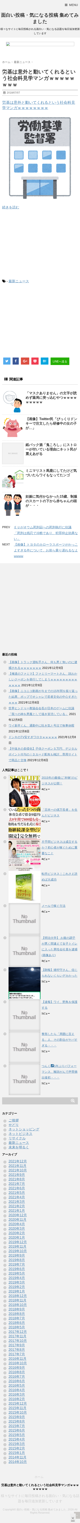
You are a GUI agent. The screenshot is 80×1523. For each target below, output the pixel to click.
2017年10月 (18, 1341)
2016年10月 (18, 1363)
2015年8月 (17, 1421)
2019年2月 (17, 1287)
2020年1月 (17, 1237)
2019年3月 (17, 1282)
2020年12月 (18, 1215)
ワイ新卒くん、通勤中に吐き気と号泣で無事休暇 (41, 725)
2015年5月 (17, 1435)
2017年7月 (17, 1354)
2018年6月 (17, 1323)
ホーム (39, 1477)
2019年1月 (17, 1291)
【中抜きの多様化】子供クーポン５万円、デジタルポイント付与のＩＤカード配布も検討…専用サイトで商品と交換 (43, 754)
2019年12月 (18, 1242)
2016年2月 (17, 1399)
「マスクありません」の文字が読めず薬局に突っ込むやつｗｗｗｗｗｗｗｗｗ (51, 397)
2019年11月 (17, 1246)
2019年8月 (17, 1260)
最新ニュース (19, 281)
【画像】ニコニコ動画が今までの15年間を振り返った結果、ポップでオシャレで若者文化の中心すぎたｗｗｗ (43, 696)
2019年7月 (17, 1264)
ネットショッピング (24, 1129)
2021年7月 (17, 1184)
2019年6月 (17, 1269)
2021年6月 (17, 1188)
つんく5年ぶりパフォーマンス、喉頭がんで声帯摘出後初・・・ (59, 1071)
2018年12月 (18, 1296)
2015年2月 (17, 1448)
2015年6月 (17, 1430)
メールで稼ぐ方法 (53, 905)
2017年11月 (17, 1336)
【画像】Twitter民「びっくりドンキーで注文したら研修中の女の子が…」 (51, 423)
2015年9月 (17, 1417)
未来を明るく (19, 1147)
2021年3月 (17, 1201)
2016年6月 (17, 1381)
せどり (14, 1125)
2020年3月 (17, 1228)
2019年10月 (18, 1251)
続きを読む (10, 207)
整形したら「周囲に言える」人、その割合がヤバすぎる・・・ (59, 1039)
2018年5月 (17, 1327)
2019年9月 (17, 1255)
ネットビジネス (20, 1134)
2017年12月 (18, 1332)
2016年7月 (17, 1376)
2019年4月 (17, 1278)
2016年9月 (17, 1367)
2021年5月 (17, 1193)
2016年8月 (17, 1372)
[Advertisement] (40, 244)
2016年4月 (17, 1390)
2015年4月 (17, 1439)
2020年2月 (17, 1233)
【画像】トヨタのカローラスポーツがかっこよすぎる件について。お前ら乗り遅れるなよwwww (46, 550)
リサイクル (17, 1138)
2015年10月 (18, 1412)
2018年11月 (17, 1300)
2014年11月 (17, 1457)
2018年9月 (17, 1309)
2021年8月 (17, 1179)
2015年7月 (17, 1426)
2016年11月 (17, 1358)
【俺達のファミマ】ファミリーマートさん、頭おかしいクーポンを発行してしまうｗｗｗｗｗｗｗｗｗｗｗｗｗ (43, 679)
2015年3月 (17, 1444)
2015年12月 (18, 1403)
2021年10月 (18, 1170)
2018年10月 (18, 1305)
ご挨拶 (14, 1120)
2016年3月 (17, 1394)
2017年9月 (17, 1345)
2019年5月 (17, 1273)
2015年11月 (17, 1408)
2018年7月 (17, 1318)
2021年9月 (17, 1175)
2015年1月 (17, 1453)
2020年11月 (17, 1219)
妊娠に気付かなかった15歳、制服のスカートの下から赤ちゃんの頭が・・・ (51, 501)
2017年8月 (17, 1349)
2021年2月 (17, 1206)
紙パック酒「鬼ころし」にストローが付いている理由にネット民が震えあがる (51, 449)
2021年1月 (17, 1210)
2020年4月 (17, 1224)
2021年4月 (17, 1197)
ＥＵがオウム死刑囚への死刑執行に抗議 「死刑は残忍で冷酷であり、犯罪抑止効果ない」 (46, 533)
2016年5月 (17, 1385)
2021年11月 (17, 1166)
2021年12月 (18, 1161)
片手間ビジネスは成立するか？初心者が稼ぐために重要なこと (59, 847)
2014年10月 (18, 1462)
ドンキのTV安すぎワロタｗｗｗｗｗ (33, 737)
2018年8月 (17, 1314)
